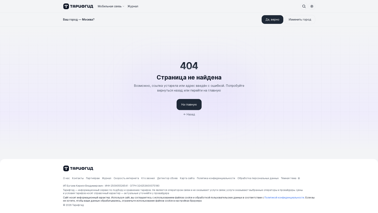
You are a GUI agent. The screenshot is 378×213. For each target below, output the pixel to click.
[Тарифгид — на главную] (78, 6)
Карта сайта (187, 178)
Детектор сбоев (167, 178)
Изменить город (300, 19)
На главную (189, 104)
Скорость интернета (126, 178)
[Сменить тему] (312, 6)
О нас (66, 178)
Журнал (133, 6)
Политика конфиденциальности (216, 178)
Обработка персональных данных (258, 178)
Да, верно (272, 19)
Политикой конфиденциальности (284, 197)
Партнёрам (93, 178)
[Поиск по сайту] (304, 6)
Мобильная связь (110, 6)
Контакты (78, 178)
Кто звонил (148, 178)
